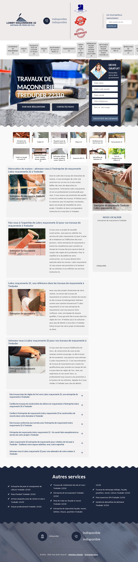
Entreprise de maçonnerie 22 (13, 50)
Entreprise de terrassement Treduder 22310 (69, 494)
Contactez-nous (91, 555)
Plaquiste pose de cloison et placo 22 (34, 50)
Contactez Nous (65, 107)
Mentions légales (75, 555)
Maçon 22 (44, 50)
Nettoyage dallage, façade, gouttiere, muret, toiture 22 (103, 50)
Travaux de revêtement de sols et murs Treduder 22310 (69, 486)
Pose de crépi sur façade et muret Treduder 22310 (67, 502)
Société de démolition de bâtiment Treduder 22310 (110, 503)
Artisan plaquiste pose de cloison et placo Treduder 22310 (28, 500)
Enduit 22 (24, 50)
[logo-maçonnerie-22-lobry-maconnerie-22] (21, 19)
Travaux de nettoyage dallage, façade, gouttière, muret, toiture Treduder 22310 (113, 491)
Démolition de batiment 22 (128, 50)
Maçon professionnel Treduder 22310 (26, 507)
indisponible (59, 19)
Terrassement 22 (69, 50)
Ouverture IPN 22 (115, 50)
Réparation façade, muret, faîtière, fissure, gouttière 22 (91, 50)
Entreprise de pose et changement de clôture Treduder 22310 (26, 488)
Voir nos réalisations (33, 107)
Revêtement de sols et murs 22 (55, 50)
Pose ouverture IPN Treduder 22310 (110, 498)
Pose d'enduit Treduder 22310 (23, 494)
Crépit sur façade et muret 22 (81, 50)
